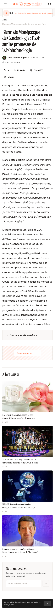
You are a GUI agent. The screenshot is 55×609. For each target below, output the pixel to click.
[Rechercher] (50, 4)
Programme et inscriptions (23, 335)
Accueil (6, 19)
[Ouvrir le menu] (5, 4)
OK (47, 603)
